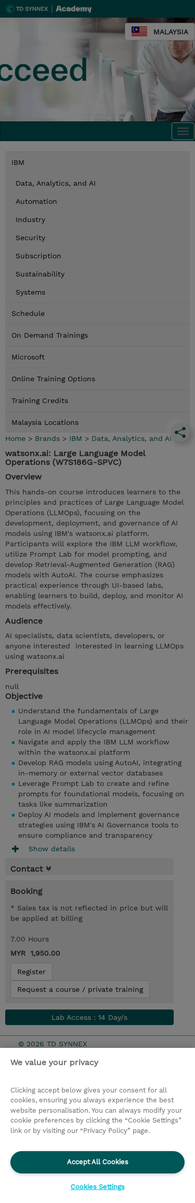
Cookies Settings (98, 1187)
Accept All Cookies (97, 1162)
